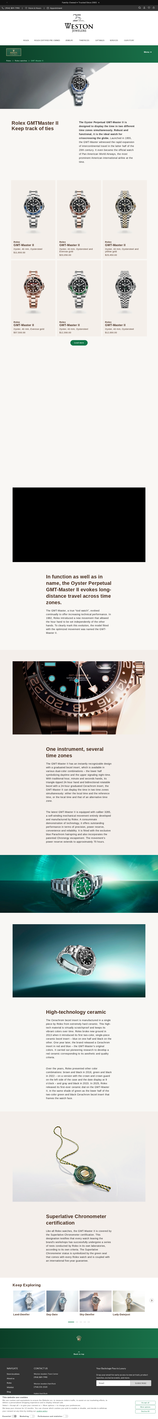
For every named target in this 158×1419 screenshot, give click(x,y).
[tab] (71, 1322)
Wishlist (10, 1387)
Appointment (56, 8)
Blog (9, 1392)
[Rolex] (146, 23)
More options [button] (145, 1407)
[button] (140, 8)
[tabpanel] (29, 1303)
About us (10, 1378)
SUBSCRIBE (140, 1383)
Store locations (13, 1374)
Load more (79, 343)
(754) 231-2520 (40, 1387)
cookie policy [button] (42, 1411)
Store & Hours (34, 8)
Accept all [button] (145, 1403)
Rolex (9, 1383)
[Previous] (6, 1300)
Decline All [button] (145, 1411)
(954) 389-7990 (12, 8)
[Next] (151, 1300)
